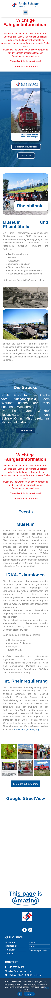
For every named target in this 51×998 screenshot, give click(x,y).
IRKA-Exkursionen (25, 574)
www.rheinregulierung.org (26, 729)
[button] (25, 12)
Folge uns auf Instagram (25, 784)
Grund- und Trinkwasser (19, 643)
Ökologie (12, 646)
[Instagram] (30, 930)
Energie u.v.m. (15, 650)
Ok (20, 994)
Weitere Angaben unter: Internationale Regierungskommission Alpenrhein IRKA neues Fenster (25, 613)
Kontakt (11, 962)
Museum (25, 524)
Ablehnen (29, 994)
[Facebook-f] (24, 930)
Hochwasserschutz (17, 640)
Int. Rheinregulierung (25, 681)
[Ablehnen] (46, 988)
